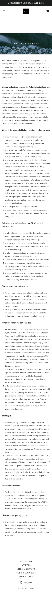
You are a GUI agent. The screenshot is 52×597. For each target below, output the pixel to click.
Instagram (27, 582)
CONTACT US (26, 561)
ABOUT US (26, 565)
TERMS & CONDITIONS (26, 573)
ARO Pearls (29, 588)
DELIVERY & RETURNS (26, 569)
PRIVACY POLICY (26, 576)
